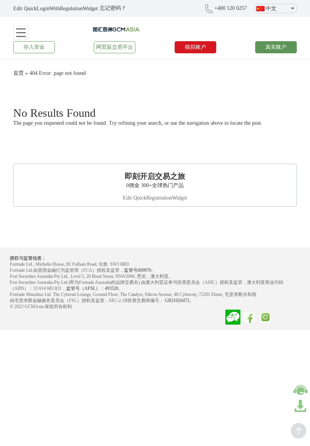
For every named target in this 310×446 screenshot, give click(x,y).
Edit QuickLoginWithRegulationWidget (55, 8)
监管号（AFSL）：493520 (92, 288)
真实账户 (276, 47)
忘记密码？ (113, 8)
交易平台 (114, 47)
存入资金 (34, 47)
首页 (18, 73)
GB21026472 (176, 300)
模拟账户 (195, 47)
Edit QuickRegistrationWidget (155, 198)
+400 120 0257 (230, 8)
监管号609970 (137, 270)
